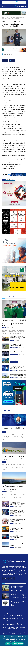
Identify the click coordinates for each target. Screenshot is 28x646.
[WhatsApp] (13, 60)
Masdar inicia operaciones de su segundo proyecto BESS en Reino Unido (14, 628)
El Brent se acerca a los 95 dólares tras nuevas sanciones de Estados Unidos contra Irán (18, 596)
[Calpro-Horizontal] (14, 53)
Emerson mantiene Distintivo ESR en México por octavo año (18, 359)
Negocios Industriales (14, 347)
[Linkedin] (8, 578)
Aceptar (8, 643)
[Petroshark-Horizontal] (14, 177)
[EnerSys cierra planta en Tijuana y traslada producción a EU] (5, 346)
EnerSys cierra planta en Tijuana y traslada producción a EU (18, 345)
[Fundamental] (14, 2)
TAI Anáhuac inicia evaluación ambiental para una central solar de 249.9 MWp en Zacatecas (14, 487)
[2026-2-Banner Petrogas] (14, 406)
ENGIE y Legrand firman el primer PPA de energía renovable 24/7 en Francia (14, 632)
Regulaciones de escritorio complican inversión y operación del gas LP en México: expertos (17, 503)
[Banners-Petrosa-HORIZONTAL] (14, 16)
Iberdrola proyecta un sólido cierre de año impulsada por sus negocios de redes (13, 458)
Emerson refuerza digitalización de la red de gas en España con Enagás (18, 374)
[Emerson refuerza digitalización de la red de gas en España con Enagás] (5, 375)
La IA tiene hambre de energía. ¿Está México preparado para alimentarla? (12, 623)
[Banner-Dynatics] (14, 262)
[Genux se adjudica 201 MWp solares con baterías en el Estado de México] (5, 544)
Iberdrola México (10, 179)
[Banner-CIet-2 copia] (14, 205)
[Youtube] (14, 578)
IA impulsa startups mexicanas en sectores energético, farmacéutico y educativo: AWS (14, 614)
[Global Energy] (3, 54)
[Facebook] (3, 60)
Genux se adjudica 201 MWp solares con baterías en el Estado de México (18, 544)
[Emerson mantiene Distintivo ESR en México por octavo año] (5, 360)
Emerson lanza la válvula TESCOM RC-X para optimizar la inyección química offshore (18, 603)
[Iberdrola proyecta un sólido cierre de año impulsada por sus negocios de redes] (14, 448)
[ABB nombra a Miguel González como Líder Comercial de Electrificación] (5, 368)
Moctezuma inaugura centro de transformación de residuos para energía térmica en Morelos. (17, 337)
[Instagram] (5, 578)
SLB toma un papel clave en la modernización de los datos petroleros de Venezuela (17, 536)
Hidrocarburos (12, 17)
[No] (26, 640)
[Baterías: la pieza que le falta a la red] (14, 420)
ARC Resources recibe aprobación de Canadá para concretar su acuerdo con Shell (18, 528)
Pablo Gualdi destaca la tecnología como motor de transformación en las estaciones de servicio (17, 588)
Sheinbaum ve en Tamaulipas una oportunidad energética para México (17, 520)
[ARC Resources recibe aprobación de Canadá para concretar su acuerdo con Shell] (5, 528)
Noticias (6, 17)
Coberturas (4, 327)
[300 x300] (14, 234)
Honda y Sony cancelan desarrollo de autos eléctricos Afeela (18, 352)
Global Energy (9, 54)
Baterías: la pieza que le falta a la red (13, 429)
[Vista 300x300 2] (14, 291)
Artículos (3, 431)
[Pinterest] (10, 60)
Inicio (3, 17)
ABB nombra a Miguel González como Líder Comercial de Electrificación (17, 367)
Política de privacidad (17, 643)
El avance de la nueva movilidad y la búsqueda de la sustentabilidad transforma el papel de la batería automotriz (14, 322)
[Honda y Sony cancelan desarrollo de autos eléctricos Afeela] (5, 353)
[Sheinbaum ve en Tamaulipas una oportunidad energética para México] (5, 521)
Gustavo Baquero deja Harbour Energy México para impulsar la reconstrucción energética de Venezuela (17, 512)
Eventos (12, 340)
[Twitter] (6, 60)
